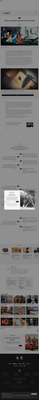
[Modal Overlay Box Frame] (19, 200)
